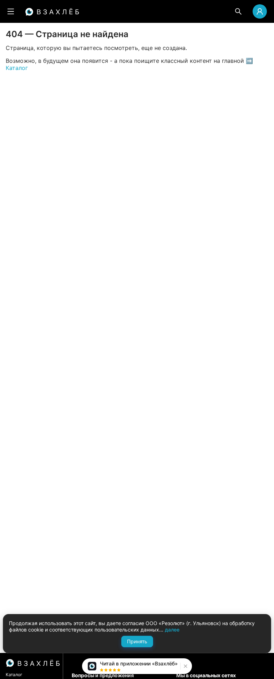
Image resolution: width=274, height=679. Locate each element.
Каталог (14, 674)
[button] (184, 666)
